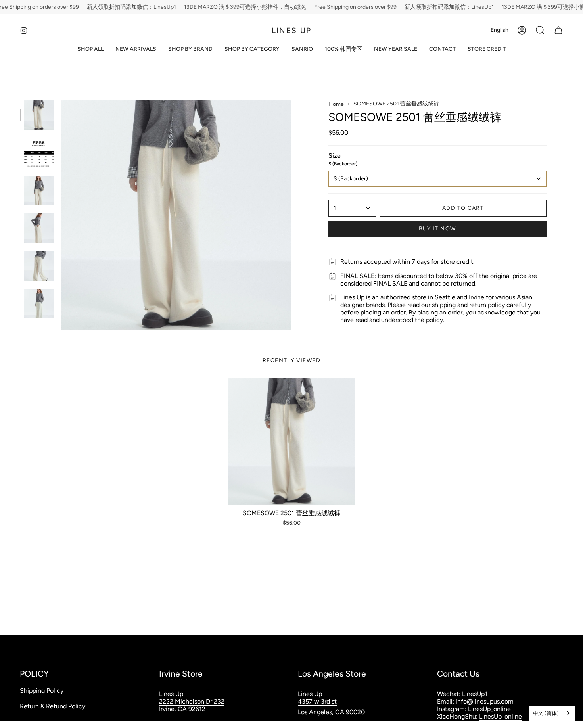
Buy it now (437, 228)
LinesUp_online (489, 709)
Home (336, 104)
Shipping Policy (41, 690)
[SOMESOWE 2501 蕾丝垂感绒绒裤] (291, 441)
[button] (190, 49)
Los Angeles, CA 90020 (331, 712)
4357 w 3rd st (317, 701)
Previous (61, 215)
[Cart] (558, 30)
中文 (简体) (546, 713)
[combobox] (552, 713)
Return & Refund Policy (52, 706)
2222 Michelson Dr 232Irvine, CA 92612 (191, 705)
